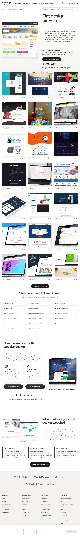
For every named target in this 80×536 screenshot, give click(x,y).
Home (4, 9)
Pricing (23, 509)
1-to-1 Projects (25, 501)
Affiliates (63, 509)
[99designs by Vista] (7, 3)
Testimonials (5, 509)
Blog (62, 501)
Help (62, 523)
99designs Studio (26, 512)
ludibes (36, 59)
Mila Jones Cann (60, 97)
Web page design (45, 504)
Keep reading (13, 457)
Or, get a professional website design (55, 68)
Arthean (6, 158)
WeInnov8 (24, 441)
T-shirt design (44, 512)
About (3, 498)
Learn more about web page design (62, 389)
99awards (63, 507)
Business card (44, 501)
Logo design (44, 498)
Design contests (26, 498)
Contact (4, 501)
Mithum (32, 97)
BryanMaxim (33, 127)
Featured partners (65, 520)
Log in (76, 3)
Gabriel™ (6, 127)
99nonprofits (5, 512)
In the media (5, 507)
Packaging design (45, 509)
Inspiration (44, 3)
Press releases (6, 504)
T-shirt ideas (64, 515)
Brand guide (44, 507)
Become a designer (66, 498)
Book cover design (46, 515)
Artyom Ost (6, 437)
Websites (16, 9)
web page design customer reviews (31, 399)
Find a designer (35, 3)
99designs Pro (25, 515)
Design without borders (67, 504)
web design (62, 41)
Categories (17, 3)
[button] (77, 526)
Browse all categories (46, 518)
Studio (51, 3)
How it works (26, 3)
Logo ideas (63, 512)
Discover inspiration (27, 507)
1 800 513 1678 (68, 3)
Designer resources (66, 518)
